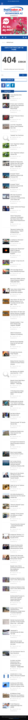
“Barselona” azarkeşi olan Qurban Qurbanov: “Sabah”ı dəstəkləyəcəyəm (17, 231)
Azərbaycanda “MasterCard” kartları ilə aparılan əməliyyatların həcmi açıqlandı (17, 251)
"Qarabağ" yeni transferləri (17, 135)
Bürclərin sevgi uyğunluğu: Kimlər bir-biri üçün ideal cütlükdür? (16, 343)
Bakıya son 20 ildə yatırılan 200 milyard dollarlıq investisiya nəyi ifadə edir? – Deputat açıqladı (17, 476)
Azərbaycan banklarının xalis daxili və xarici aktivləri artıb (17, 578)
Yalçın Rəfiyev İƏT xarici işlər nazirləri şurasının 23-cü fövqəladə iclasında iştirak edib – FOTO (17, 302)
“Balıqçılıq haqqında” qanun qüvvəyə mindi (17, 505)
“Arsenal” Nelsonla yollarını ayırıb (17, 116)
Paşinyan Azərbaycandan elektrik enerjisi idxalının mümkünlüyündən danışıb (16, 546)
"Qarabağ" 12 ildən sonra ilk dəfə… (17, 261)
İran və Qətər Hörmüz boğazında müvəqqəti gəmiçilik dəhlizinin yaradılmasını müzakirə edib (17, 464)
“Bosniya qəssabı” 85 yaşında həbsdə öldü (17, 423)
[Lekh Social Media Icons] (3, 85)
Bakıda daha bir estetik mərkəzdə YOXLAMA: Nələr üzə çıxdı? (17, 642)
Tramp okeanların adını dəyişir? (16, 95)
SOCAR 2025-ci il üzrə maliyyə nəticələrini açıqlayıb (17, 674)
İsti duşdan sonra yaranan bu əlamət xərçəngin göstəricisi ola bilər (17, 443)
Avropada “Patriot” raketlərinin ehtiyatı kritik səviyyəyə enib (16, 175)
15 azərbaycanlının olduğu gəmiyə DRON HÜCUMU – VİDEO (17, 392)
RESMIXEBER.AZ (14, 13)
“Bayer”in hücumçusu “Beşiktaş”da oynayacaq (16, 333)
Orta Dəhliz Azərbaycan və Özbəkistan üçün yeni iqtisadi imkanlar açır (17, 496)
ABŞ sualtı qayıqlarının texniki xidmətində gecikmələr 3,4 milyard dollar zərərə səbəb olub (17, 197)
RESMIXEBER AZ (13, 100)
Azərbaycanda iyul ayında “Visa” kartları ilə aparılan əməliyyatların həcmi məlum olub (17, 404)
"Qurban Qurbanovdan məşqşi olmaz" (17, 207)
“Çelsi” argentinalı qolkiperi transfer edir (17, 144)
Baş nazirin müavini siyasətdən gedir (15, 414)
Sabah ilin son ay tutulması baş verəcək (17, 486)
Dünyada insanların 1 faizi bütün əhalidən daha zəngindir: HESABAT (16, 324)
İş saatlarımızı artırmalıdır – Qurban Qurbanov (17, 240)
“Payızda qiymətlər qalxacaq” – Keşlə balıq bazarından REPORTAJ (17, 525)
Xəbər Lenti (7, 91)
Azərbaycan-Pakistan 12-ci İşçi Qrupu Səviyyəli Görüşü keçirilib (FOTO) (17, 536)
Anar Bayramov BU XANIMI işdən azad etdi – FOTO (17, 372)
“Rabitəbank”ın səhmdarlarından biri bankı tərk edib (17, 632)
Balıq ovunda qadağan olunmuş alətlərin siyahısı (16, 453)
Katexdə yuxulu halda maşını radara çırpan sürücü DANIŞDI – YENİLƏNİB (17, 382)
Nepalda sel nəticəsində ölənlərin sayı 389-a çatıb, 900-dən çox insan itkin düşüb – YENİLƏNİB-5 (17, 164)
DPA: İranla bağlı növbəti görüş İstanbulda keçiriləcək (17, 270)
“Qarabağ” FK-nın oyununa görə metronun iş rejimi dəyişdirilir (17, 515)
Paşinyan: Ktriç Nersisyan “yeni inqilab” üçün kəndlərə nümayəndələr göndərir (17, 557)
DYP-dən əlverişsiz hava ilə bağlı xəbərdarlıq (17, 652)
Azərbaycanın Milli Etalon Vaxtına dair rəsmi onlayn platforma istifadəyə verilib (17, 684)
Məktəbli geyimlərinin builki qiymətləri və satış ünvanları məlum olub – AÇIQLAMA (17, 621)
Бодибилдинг (16, 718)
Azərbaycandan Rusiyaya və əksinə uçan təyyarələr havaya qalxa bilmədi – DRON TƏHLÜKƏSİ (17, 598)
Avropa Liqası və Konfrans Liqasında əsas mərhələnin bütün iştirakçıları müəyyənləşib (17, 106)
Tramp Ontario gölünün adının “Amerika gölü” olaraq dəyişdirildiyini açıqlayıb (17, 290)
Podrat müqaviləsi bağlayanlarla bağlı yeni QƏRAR (16, 705)
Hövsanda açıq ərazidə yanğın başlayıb (16, 352)
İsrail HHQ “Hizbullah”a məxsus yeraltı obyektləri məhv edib (16, 126)
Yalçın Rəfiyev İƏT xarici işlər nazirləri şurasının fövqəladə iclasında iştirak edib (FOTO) (17, 313)
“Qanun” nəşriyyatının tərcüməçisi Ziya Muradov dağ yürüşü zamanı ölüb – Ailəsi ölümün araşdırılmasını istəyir (17, 219)
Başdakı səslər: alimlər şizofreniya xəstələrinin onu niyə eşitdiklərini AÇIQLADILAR (17, 568)
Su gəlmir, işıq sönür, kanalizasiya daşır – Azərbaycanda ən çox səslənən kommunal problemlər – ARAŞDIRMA (17, 663)
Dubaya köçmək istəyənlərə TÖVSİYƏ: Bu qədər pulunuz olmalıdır (17, 362)
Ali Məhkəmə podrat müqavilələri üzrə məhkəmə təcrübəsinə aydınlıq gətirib (17, 695)
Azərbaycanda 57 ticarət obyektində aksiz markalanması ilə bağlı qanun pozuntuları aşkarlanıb (17, 610)
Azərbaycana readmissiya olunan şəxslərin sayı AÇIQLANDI (17, 433)
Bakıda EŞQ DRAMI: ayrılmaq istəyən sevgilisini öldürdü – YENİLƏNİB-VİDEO (17, 280)
